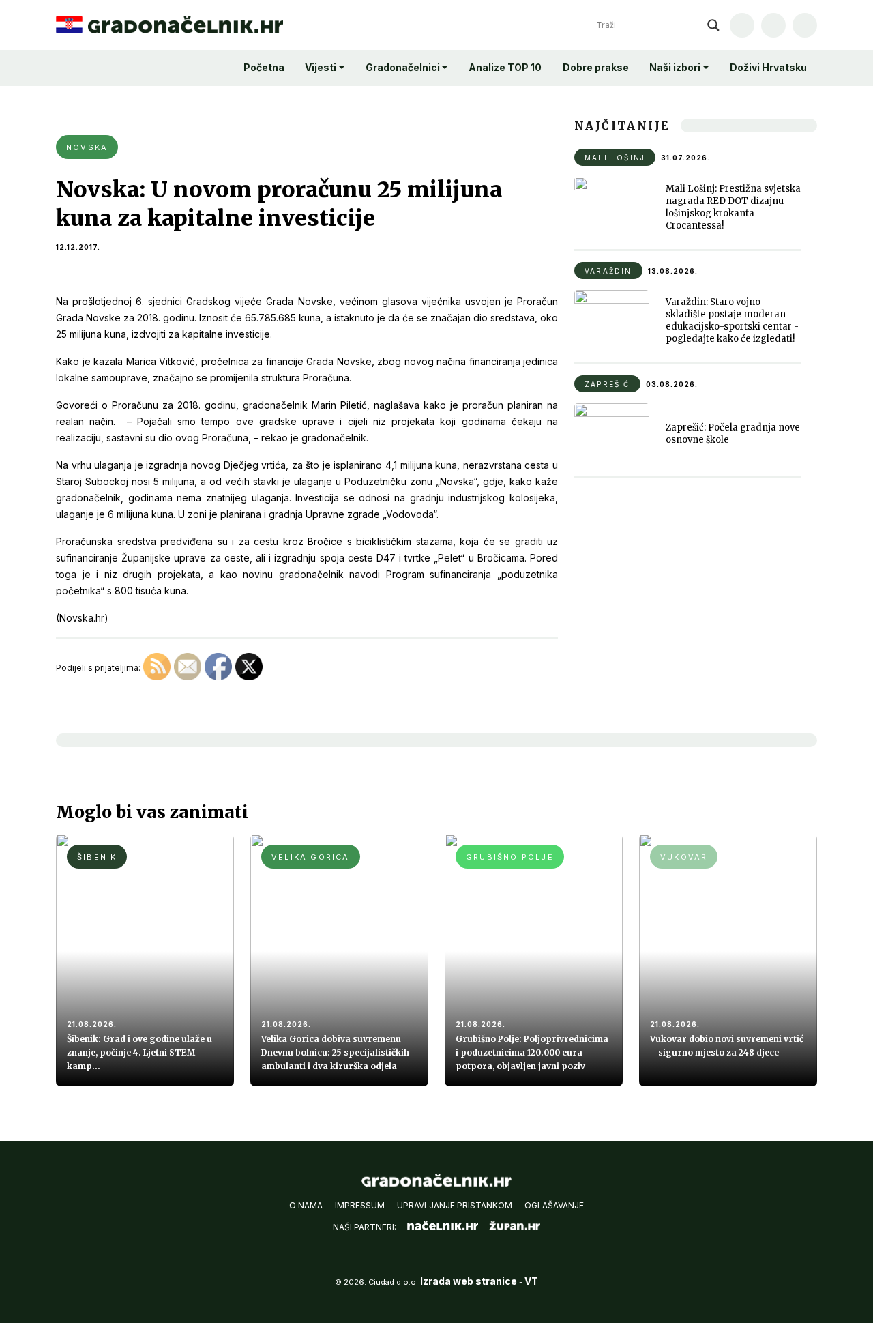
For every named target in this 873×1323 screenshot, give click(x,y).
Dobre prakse (596, 67)
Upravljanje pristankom (454, 1205)
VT (531, 1281)
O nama (306, 1205)
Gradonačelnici (403, 67)
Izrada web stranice (468, 1281)
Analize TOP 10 (505, 67)
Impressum (360, 1205)
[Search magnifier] (713, 25)
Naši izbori (674, 67)
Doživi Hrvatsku (768, 67)
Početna (263, 67)
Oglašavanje (554, 1205)
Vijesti (320, 67)
